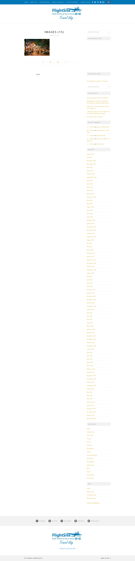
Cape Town (90, 435)
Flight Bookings (72, 2)
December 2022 (91, 161)
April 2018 (90, 217)
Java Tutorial (90, 130)
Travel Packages (58, 2)
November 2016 (91, 263)
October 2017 (91, 233)
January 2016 (90, 293)
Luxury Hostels (101, 135)
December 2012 (91, 409)
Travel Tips (90, 478)
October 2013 (90, 382)
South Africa (90, 465)
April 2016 (90, 286)
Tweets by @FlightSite (93, 503)
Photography (90, 462)
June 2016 (89, 280)
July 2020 (89, 181)
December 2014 (91, 336)
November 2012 (91, 412)
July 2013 (89, 392)
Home (26, 2)
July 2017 (89, 243)
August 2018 (90, 207)
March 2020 (90, 194)
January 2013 (90, 405)
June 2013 (89, 395)
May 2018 (89, 214)
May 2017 (89, 247)
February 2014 (91, 369)
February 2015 (91, 329)
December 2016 (91, 260)
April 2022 (90, 171)
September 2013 (91, 386)
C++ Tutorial (90, 127)
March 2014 (90, 366)
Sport (88, 468)
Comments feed (91, 495)
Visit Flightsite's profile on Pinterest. (97, 81)
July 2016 (89, 276)
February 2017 (91, 253)
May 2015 (89, 319)
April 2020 (90, 190)
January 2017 (90, 257)
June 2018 (89, 210)
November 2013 (91, 379)
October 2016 (91, 267)
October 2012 (91, 415)
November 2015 (91, 300)
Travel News (90, 475)
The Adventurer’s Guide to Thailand (97, 98)
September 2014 (91, 346)
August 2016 (90, 273)
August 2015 (90, 309)
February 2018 (91, 220)
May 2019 (89, 204)
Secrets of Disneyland (103, 127)
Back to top (105, 558)
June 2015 (89, 316)
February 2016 (91, 290)
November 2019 (91, 197)
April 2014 (90, 362)
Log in (88, 488)
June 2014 (89, 356)
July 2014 (89, 352)
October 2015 (91, 303)
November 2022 (91, 164)
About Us (33, 2)
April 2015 (90, 323)
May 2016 (89, 283)
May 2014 (89, 359)
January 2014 (90, 372)
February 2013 (91, 402)
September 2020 (91, 177)
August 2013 (90, 389)
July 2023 (89, 157)
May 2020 (90, 187)
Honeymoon (90, 449)
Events (89, 442)
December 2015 (91, 296)
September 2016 (91, 270)
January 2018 (90, 224)
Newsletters (90, 458)
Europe (89, 439)
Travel (89, 472)
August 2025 (90, 154)
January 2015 (90, 333)
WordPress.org (91, 498)
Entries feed (90, 492)
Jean (38, 74)
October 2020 (91, 174)
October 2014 (91, 343)
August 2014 (90, 349)
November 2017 (91, 230)
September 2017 (91, 237)
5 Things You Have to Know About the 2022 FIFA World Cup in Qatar (98, 113)
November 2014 (91, 339)
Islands (89, 452)
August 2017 (90, 240)
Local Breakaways (92, 455)
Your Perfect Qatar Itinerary (95, 117)
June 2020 (90, 184)
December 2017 (91, 227)
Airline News (90, 432)
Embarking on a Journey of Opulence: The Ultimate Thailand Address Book (98, 102)
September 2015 (91, 306)
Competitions (85, 2)
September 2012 (91, 419)
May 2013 (89, 399)
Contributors (44, 2)
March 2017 (90, 250)
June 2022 (90, 167)
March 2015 (90, 326)
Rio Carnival (100, 144)
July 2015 (89, 313)
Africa (88, 429)
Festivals (89, 445)
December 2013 (91, 376)
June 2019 (89, 200)
